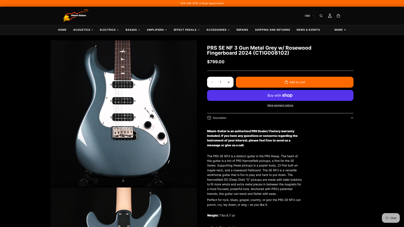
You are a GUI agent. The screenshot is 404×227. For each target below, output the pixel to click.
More (339, 29)
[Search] (321, 16)
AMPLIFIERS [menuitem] (155, 29)
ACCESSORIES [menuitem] (216, 29)
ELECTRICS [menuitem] (108, 29)
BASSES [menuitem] (131, 29)
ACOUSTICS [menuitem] (81, 29)
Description (219, 117)
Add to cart (297, 82)
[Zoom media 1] (123, 113)
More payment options (280, 105)
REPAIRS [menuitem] (243, 29)
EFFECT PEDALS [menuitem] (185, 29)
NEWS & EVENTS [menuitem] (308, 29)
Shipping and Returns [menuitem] (272, 29)
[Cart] (338, 16)
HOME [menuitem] (62, 29)
